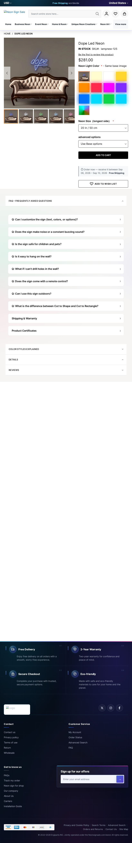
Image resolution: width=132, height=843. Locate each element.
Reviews (14, 370)
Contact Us (111, 829)
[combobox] (64, 13)
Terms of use (10, 742)
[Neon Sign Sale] (15, 13)
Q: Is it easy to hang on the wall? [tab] (32, 256)
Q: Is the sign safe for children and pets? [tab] (36, 244)
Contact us (9, 732)
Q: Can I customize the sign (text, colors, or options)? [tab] (45, 219)
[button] (7, 3)
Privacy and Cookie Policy (76, 825)
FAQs (6, 775)
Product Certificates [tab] (24, 330)
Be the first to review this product (95, 54)
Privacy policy (11, 737)
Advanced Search (78, 742)
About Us (9, 796)
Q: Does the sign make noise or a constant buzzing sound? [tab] (48, 231)
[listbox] (103, 93)
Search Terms (98, 825)
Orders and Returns (93, 829)
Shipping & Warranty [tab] (24, 318)
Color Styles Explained (24, 349)
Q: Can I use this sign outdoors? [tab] (31, 293)
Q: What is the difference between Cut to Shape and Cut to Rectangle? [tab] (55, 306)
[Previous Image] (7, 73)
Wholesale (9, 752)
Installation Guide (13, 806)
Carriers (8, 801)
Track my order (12, 780)
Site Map (123, 829)
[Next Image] (71, 73)
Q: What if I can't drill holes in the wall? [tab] (35, 268)
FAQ (71, 747)
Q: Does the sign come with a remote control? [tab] (40, 281)
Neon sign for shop (14, 785)
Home (7, 33)
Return (7, 747)
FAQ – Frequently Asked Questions (30, 200)
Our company (11, 790)
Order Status (75, 737)
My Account (75, 732)
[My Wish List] (115, 13)
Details (13, 359)
